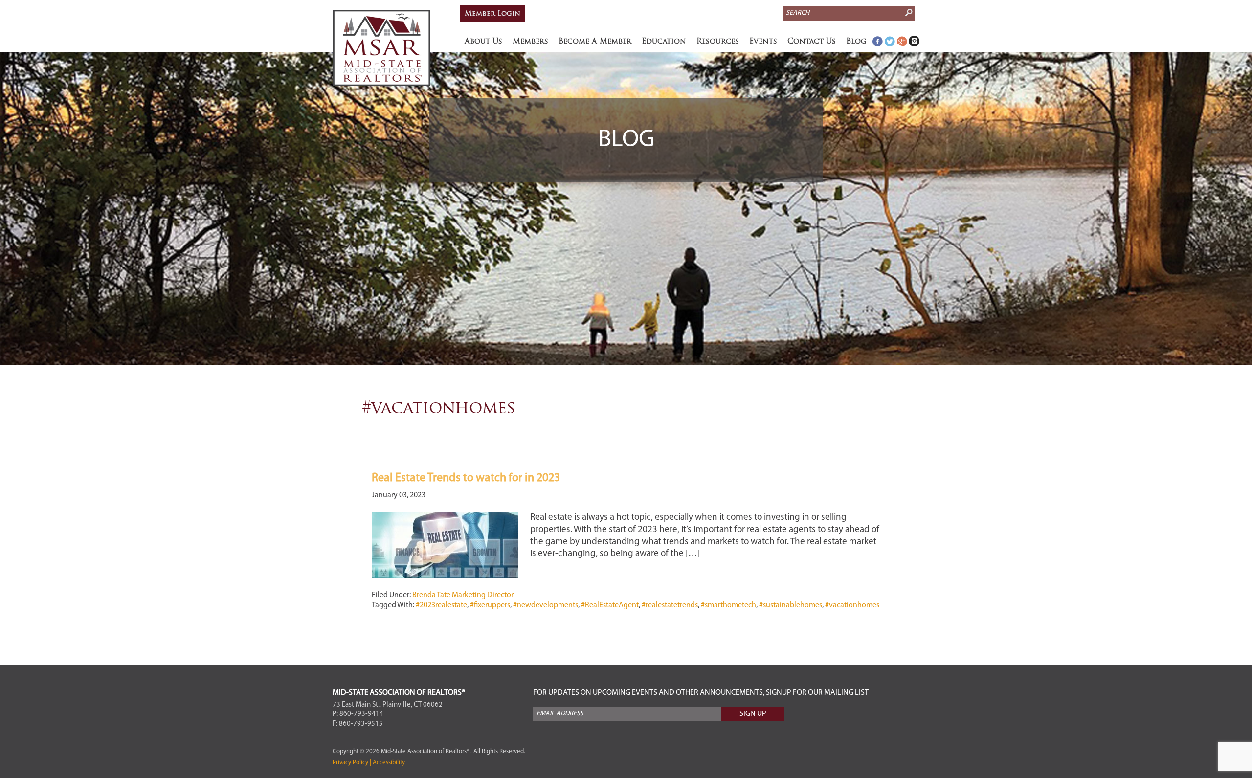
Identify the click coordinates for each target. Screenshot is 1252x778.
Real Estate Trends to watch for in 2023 (466, 478)
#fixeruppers (490, 605)
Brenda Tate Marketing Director (463, 595)
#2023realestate (441, 605)
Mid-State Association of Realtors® (381, 48)
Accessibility (388, 762)
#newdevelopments (545, 605)
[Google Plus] (901, 41)
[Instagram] (914, 41)
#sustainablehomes (790, 605)
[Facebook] (877, 41)
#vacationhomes (852, 605)
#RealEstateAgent (610, 605)
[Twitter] (889, 41)
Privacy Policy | (352, 762)
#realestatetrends (670, 605)
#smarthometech (728, 605)
